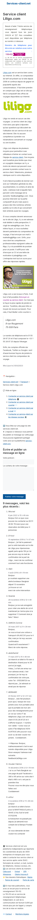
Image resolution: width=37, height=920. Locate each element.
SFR (24, 872)
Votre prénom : (9, 458)
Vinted (17, 872)
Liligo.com (7, 73)
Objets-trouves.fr (21, 874)
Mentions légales (22, 914)
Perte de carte (28, 880)
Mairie (30, 877)
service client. (17, 157)
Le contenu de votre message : (15, 466)
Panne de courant (12, 880)
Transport (24, 382)
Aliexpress (7, 874)
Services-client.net (18, 3)
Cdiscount (7, 872)
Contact (9, 914)
